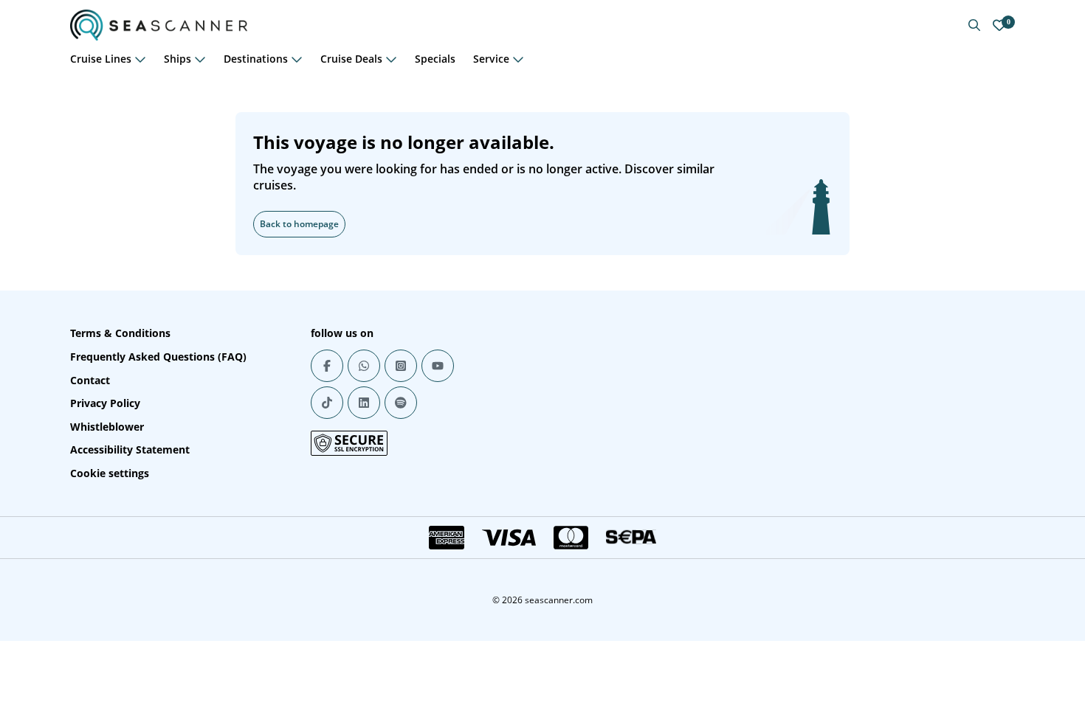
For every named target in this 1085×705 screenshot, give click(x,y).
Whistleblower (107, 427)
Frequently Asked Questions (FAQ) (158, 357)
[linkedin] (364, 402)
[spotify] (401, 402)
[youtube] (437, 366)
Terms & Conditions (120, 333)
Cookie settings (109, 473)
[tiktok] (327, 402)
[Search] (974, 25)
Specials (435, 59)
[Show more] (140, 59)
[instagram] (401, 366)
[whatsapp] (364, 366)
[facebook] (327, 366)
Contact (90, 380)
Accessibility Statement (130, 449)
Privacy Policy (105, 403)
